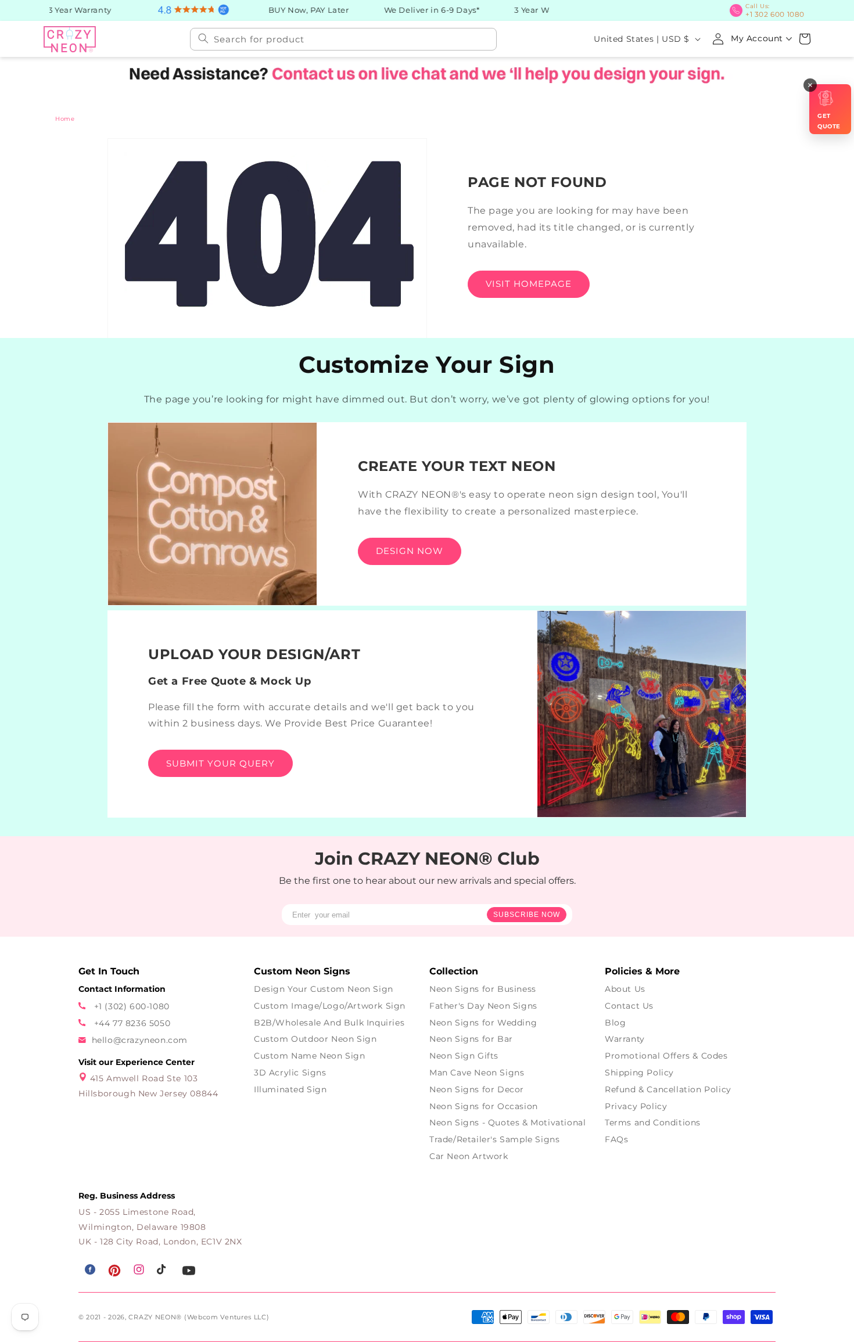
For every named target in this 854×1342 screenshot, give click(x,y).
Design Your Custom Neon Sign (323, 989)
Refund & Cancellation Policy (668, 1089)
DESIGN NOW (409, 550)
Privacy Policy (636, 1106)
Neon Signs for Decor (476, 1089)
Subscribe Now (526, 915)
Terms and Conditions (653, 1122)
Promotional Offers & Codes (666, 1055)
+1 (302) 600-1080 (130, 1006)
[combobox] (343, 38)
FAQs (616, 1139)
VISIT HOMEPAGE (529, 283)
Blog (615, 1022)
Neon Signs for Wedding (483, 1022)
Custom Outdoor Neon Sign (315, 1039)
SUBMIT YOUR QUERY (220, 763)
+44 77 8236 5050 (130, 1023)
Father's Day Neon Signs (483, 1006)
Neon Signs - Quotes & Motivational (507, 1122)
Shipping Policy (639, 1072)
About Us (625, 989)
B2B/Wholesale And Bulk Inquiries (329, 1022)
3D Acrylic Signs (290, 1072)
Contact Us (629, 1006)
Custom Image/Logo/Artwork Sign (330, 1006)
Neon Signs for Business (482, 989)
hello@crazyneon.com (140, 1040)
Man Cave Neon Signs (476, 1072)
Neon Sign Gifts (463, 1055)
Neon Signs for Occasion (483, 1106)
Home (64, 119)
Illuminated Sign (290, 1089)
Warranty (625, 1039)
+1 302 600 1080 (778, 9)
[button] (804, 38)
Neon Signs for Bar (471, 1039)
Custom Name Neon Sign (309, 1055)
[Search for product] (203, 37)
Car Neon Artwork (468, 1156)
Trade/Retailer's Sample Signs (494, 1139)
